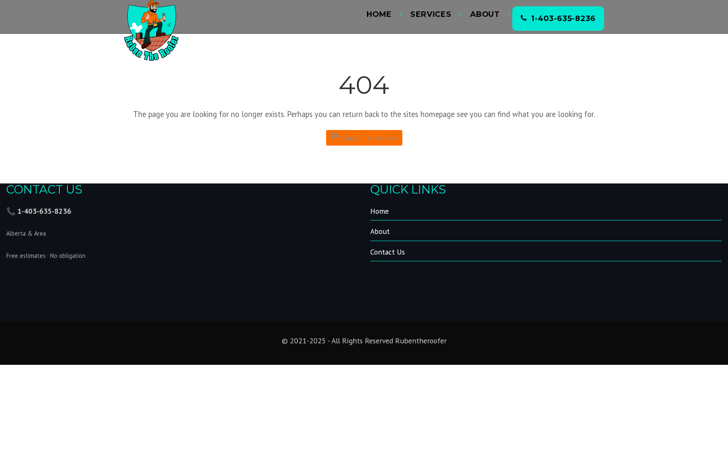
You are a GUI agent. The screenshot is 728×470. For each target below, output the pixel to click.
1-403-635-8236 (563, 18)
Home (379, 14)
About (485, 14)
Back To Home (369, 137)
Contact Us (387, 252)
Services (431, 14)
